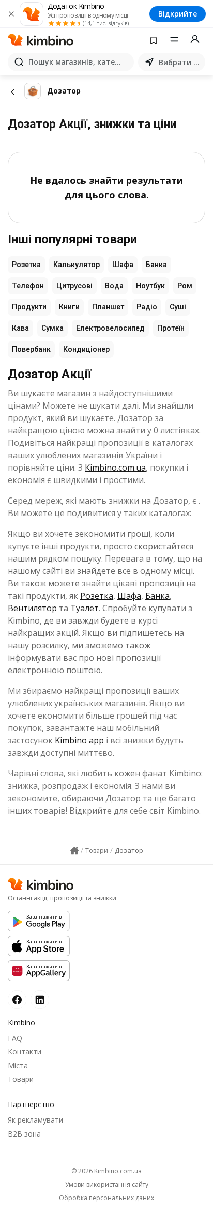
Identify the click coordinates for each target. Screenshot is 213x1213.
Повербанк (31, 349)
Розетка (26, 264)
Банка (156, 264)
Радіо (146, 307)
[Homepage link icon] (74, 851)
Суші (178, 307)
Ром (184, 286)
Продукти (29, 307)
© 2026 (106, 1171)
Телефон (28, 286)
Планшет (108, 307)
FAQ (15, 1038)
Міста (18, 1065)
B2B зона (24, 1134)
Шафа (122, 264)
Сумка (52, 328)
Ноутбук (150, 286)
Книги (69, 307)
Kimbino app (79, 740)
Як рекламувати (35, 1120)
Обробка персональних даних (106, 1198)
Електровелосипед (110, 328)
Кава (20, 328)
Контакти (24, 1051)
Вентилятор (32, 608)
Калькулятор (76, 264)
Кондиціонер (86, 349)
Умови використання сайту (106, 1184)
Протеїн (171, 328)
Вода (114, 286)
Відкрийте (177, 14)
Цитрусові (74, 286)
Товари (21, 1079)
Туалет (84, 608)
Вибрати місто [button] (180, 62)
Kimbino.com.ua (115, 467)
